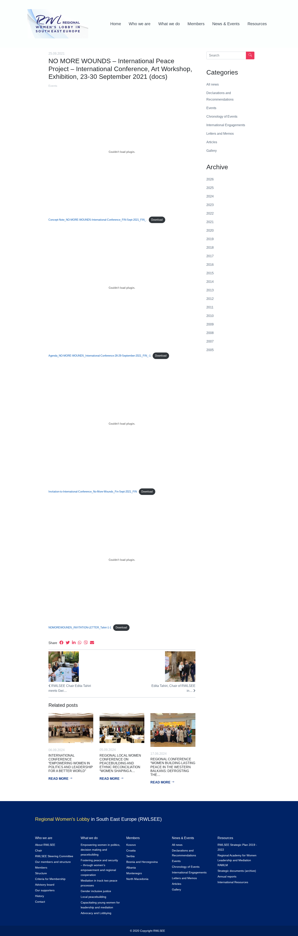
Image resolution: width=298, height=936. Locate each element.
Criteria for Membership (50, 879)
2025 (210, 188)
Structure (41, 873)
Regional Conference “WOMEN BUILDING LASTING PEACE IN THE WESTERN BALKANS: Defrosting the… (172, 767)
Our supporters (45, 890)
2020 (210, 230)
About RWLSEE (45, 844)
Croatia (131, 850)
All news (212, 84)
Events (52, 85)
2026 (210, 179)
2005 (210, 350)
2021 (210, 222)
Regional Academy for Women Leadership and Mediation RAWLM (237, 860)
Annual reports (227, 876)
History (39, 896)
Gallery (211, 150)
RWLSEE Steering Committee (54, 856)
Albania (131, 867)
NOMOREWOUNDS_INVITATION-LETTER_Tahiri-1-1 (79, 627)
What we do (169, 24)
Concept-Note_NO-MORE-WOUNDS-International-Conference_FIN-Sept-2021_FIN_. (97, 219)
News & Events (226, 24)
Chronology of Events (221, 116)
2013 (210, 290)
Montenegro (134, 873)
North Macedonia (137, 879)
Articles (211, 142)
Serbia (130, 856)
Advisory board (44, 884)
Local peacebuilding (93, 896)
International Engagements (225, 125)
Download (157, 219)
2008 (210, 333)
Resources (257, 24)
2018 (210, 247)
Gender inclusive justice (96, 891)
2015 (210, 273)
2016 (210, 264)
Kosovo (131, 844)
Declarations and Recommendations (220, 96)
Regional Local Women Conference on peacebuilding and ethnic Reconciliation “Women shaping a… (120, 763)
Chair (38, 850)
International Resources (233, 882)
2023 (210, 205)
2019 (210, 239)
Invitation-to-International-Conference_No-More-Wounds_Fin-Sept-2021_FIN (92, 491)
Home (115, 24)
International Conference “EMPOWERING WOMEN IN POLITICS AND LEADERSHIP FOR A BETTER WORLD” (70, 763)
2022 (210, 213)
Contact (40, 901)
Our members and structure (53, 861)
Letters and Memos (220, 133)
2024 (210, 196)
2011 (209, 307)
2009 (210, 324)
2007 (210, 341)
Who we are (139, 24)
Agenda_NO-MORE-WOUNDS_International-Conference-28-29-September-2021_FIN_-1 (99, 355)
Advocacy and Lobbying (96, 913)
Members (196, 24)
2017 (210, 256)
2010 (210, 316)
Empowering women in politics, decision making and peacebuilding (100, 849)
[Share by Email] (92, 643)
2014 (210, 281)
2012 (210, 298)
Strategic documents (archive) (237, 870)
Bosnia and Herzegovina (142, 861)
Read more (58, 778)
